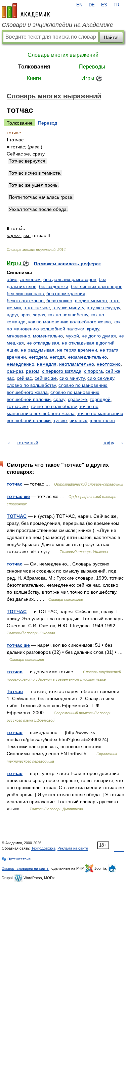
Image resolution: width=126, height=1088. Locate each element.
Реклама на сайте (72, 848)
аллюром (30, 279)
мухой (72, 335)
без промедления (65, 293)
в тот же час (37, 307)
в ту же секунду (103, 307)
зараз (39, 314)
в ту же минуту (68, 307)
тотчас (15, 484)
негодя (57, 357)
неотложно (109, 364)
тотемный (27, 442)
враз (25, 314)
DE (92, 5)
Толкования (34, 67)
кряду (93, 328)
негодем (38, 357)
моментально (48, 335)
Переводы (92, 67)
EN (79, 5)
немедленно (20, 364)
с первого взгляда (61, 371)
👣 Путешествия (16, 859)
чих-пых (78, 420)
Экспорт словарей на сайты (25, 868)
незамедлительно (87, 357)
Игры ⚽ (91, 78)
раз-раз (15, 371)
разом (32, 371)
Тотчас (15, 691)
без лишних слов (25, 293)
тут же (60, 420)
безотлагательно (25, 300)
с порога (93, 371)
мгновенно (18, 335)
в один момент (91, 300)
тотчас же (17, 406)
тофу (108, 442)
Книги (34, 78)
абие (12, 279)
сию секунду (100, 378)
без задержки (53, 286)
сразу (59, 399)
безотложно (59, 300)
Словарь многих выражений (63, 55)
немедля (46, 364)
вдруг (12, 314)
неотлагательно (76, 364)
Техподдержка (43, 848)
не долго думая (99, 335)
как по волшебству (68, 314)
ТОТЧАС (17, 516)
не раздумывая (37, 350)
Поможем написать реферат (67, 263)
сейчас (24, 378)
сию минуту (72, 378)
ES (104, 5)
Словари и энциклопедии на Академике (57, 24)
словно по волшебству (31, 385)
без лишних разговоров (96, 286)
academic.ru (26, 10)
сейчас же (46, 378)
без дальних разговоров (69, 279)
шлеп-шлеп (102, 420)
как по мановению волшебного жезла (69, 321)
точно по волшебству (54, 406)
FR (116, 5)
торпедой (100, 399)
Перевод (47, 123)
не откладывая (43, 343)
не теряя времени (77, 350)
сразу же (77, 399)
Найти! (111, 37)
